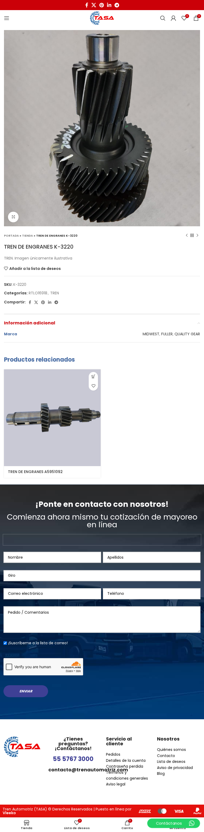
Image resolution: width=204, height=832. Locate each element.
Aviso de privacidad (175, 767)
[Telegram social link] (117, 5)
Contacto (166, 755)
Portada (11, 235)
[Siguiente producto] (197, 235)
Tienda (27, 235)
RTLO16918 (38, 293)
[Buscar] (163, 18)
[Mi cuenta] (173, 18)
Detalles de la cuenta (126, 760)
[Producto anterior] (186, 235)
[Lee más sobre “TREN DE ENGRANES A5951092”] (93, 376)
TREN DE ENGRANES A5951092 (35, 471)
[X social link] (94, 5)
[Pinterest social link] (101, 5)
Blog (161, 773)
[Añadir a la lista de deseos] (93, 386)
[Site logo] (102, 17)
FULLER (167, 334)
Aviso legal (115, 784)
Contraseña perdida (124, 766)
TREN (54, 293)
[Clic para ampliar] (13, 217)
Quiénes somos (171, 749)
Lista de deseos (171, 761)
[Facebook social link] (87, 5)
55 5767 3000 (73, 759)
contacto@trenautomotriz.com (88, 769)
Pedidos (113, 754)
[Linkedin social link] (109, 5)
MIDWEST (151, 334)
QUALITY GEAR (187, 334)
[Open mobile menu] (6, 18)
